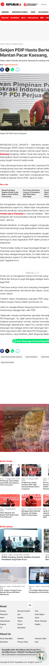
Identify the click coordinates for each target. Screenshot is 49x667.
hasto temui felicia (7, 362)
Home (2, 44)
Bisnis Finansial (40, 621)
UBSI (42, 18)
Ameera (3, 611)
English (37, 624)
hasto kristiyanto (31, 357)
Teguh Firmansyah (11, 65)
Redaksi (20, 638)
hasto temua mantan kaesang (11, 357)
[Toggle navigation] (2, 4)
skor (33, 12)
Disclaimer (4, 642)
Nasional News (17, 44)
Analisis (20, 618)
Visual (19, 624)
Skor (36, 611)
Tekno (19, 621)
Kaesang (4, 154)
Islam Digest (39, 614)
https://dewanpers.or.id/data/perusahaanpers (19, 654)
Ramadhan (21, 628)
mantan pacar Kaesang (11, 213)
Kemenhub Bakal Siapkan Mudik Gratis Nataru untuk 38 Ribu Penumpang (10, 193)
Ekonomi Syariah (20, 12)
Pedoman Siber (40, 638)
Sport (23, 18)
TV (1, 628)
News (8, 44)
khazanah (43, 12)
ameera (5, 12)
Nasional (5, 18)
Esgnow (3, 624)
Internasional (33, 18)
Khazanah (3, 614)
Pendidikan (14, 18)
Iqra (18, 614)
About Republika (6, 638)
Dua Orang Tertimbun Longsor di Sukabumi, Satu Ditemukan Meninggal (31, 193)
